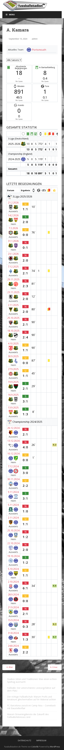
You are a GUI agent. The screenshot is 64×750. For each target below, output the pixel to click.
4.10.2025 (13, 343)
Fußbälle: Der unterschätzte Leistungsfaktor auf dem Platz (31, 689)
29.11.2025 (13, 279)
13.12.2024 (13, 440)
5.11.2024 (13, 504)
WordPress (55, 746)
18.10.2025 (13, 330)
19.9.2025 (13, 381)
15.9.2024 (13, 620)
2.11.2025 (13, 305)
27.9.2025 (13, 369)
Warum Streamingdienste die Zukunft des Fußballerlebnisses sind (28, 716)
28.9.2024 (13, 594)
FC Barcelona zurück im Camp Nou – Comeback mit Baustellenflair (31, 707)
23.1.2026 (13, 253)
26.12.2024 (13, 427)
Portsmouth (39, 49)
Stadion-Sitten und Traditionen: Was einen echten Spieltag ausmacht (32, 680)
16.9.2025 (13, 394)
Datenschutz (24, 740)
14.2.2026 (13, 215)
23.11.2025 (13, 292)
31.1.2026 (13, 241)
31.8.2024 (13, 633)
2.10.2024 (13, 581)
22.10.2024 (13, 543)
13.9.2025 (13, 407)
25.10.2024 (13, 530)
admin (35, 38)
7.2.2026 (13, 228)
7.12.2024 (13, 466)
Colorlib (35, 746)
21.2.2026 (13, 202)
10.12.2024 (13, 453)
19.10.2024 (13, 556)
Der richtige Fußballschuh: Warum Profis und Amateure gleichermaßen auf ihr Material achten (31, 698)
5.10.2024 (13, 568)
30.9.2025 (13, 356)
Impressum (41, 740)
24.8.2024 (13, 645)
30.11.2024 (13, 479)
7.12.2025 (13, 266)
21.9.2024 (13, 607)
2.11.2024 (13, 517)
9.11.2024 (13, 492)
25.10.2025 (13, 317)
